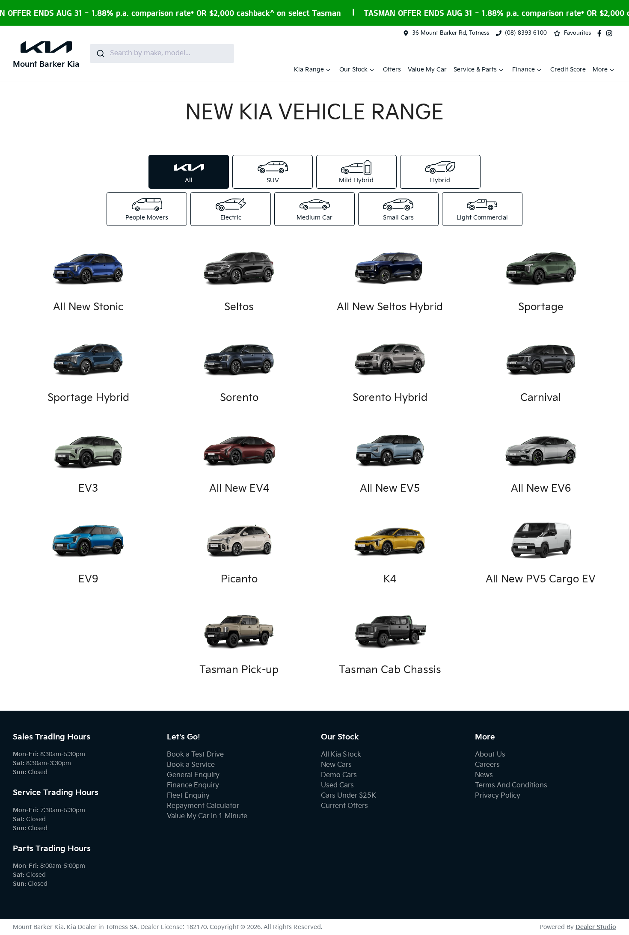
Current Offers (344, 806)
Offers (392, 69)
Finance (523, 69)
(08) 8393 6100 (526, 33)
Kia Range (309, 69)
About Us (490, 755)
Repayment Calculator (203, 806)
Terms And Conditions (511, 785)
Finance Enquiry (193, 785)
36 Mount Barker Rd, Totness (450, 33)
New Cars (336, 765)
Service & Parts (475, 69)
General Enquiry (193, 775)
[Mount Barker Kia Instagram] (611, 33)
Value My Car (427, 69)
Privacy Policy (497, 796)
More (600, 69)
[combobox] (162, 53)
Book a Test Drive (195, 755)
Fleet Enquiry (188, 796)
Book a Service (191, 765)
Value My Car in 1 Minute (207, 816)
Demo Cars (339, 775)
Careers (487, 765)
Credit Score (568, 69)
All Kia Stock (341, 755)
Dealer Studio (596, 927)
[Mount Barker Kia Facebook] (601, 33)
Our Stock (353, 69)
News (484, 775)
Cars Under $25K (348, 796)
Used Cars (337, 785)
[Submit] (100, 53)
